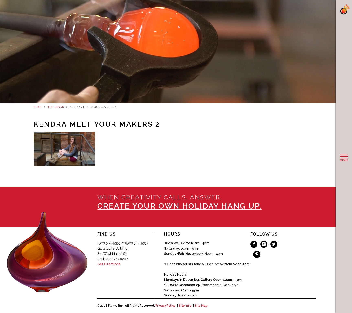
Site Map (201, 305)
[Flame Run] (345, 9)
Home (38, 106)
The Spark (56, 106)
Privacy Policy (165, 305)
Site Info (185, 305)
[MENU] (344, 157)
